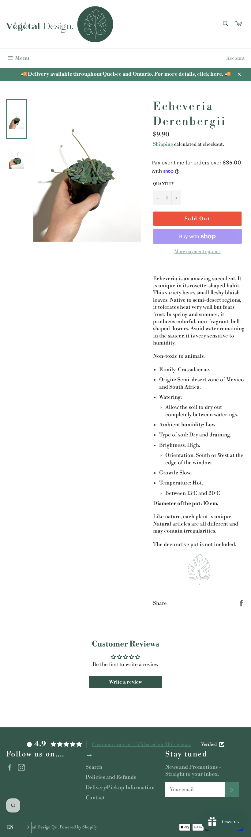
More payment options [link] (197, 251)
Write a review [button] (125, 682)
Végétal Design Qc (40, 827)
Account (235, 58)
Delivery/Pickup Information (120, 787)
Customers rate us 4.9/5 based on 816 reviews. (141, 744)
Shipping (163, 144)
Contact (95, 797)
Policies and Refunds (111, 777)
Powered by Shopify (78, 827)
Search (94, 767)
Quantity (163, 184)
